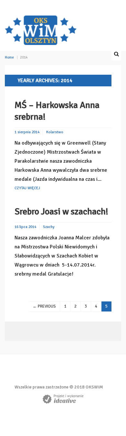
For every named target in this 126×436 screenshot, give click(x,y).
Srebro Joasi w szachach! (61, 211)
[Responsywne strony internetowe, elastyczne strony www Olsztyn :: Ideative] (63, 399)
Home (9, 57)
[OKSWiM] (41, 29)
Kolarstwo (54, 132)
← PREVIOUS (44, 306)
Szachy (49, 226)
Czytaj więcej (27, 188)
